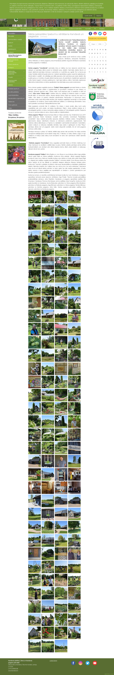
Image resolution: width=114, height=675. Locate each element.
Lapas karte (53, 660)
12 (94, 61)
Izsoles (10, 46)
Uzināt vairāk (88, 15)
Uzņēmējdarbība (13, 95)
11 (92, 61)
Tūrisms (38, 29)
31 (100, 53)
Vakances (11, 101)
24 (89, 68)
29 (94, 53)
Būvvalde (11, 36)
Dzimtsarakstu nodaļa (15, 39)
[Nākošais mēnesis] (105, 44)
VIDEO (10, 145)
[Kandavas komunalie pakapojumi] (97, 143)
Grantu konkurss (13, 64)
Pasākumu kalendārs (75, 29)
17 (89, 64)
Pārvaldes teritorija (26, 29)
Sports (63, 29)
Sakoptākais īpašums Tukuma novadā (14, 55)
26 (94, 68)
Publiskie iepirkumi (13, 89)
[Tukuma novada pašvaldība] (97, 96)
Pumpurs (11, 67)
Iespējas (102, 29)
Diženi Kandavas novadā (13, 60)
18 (92, 64)
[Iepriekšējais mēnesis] (89, 44)
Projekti (10, 77)
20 (97, 64)
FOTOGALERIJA (13, 122)
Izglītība (46, 29)
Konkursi (11, 52)
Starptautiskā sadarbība (12, 81)
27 (89, 53)
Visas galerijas (12, 105)
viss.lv (112, 674)
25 (92, 68)
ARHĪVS (10, 85)
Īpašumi (10, 42)
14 (100, 61)
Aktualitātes (13, 29)
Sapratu (98, 15)
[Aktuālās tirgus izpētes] (97, 112)
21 (100, 64)
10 (89, 61)
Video (10, 108)
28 (92, 53)
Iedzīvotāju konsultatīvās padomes (12, 72)
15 (103, 61)
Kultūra (55, 29)
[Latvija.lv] (97, 80)
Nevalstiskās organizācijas (16, 98)
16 (105, 61)
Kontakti (88, 29)
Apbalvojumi (12, 49)
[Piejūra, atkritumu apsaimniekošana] (97, 129)
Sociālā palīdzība (13, 92)
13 (97, 61)
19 (94, 64)
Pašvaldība (11, 33)
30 (97, 53)
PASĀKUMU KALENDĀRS (97, 38)
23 (105, 64)
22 (103, 64)
